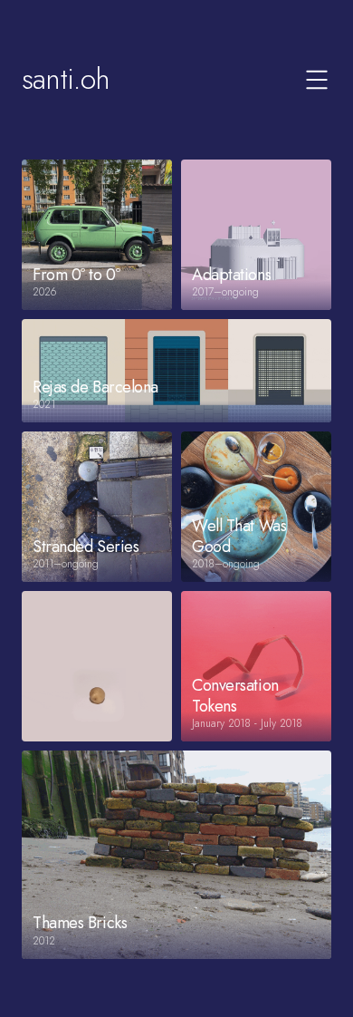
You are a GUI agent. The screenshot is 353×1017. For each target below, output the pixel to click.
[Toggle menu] (317, 80)
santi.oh (66, 79)
